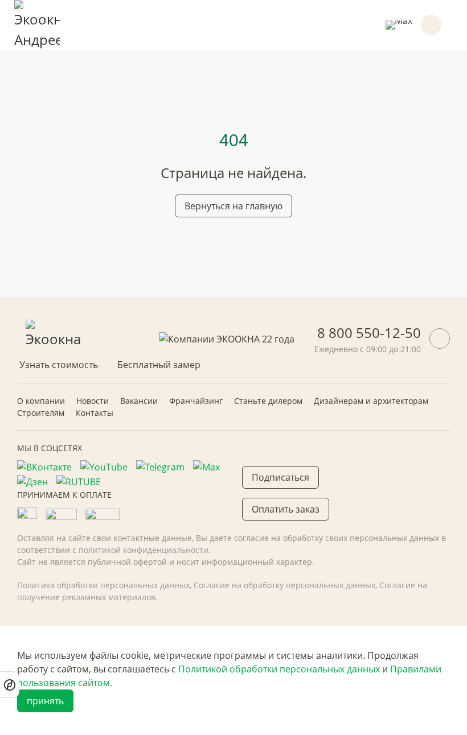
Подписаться (280, 477)
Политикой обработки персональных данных (279, 669)
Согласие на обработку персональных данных (284, 585)
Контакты (94, 412)
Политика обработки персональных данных (103, 585)
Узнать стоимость (58, 364)
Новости (92, 400)
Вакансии (139, 400)
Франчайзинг (196, 400)
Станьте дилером (268, 400)
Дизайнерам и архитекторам (371, 400)
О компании (41, 400)
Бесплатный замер (158, 364)
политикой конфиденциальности (143, 549)
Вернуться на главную (233, 206)
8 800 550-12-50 (369, 332)
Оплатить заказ (285, 509)
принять (45, 701)
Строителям (40, 412)
